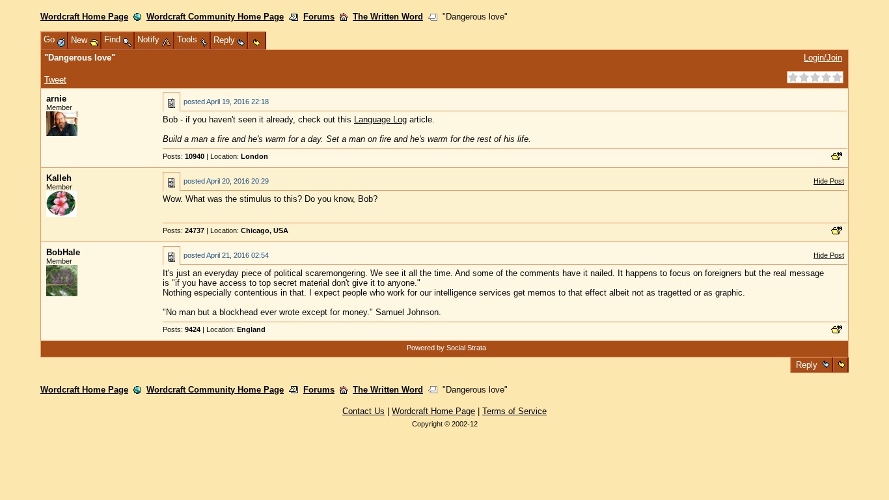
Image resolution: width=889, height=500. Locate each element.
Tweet (55, 80)
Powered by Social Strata (446, 348)
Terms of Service (514, 411)
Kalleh (59, 178)
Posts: (183, 156)
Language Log (380, 119)
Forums (319, 16)
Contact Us (363, 411)
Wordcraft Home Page (84, 16)
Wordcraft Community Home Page (215, 16)
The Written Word (388, 16)
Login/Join (823, 57)
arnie (56, 99)
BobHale (63, 252)
